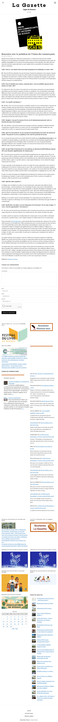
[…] (12, 394)
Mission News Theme (24, 719)
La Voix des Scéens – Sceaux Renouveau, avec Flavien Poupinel (44, 620)
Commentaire (4, 271)
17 (14, 621)
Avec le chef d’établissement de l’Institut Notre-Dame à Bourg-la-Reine (45, 651)
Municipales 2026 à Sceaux (44, 608)
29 (7, 626)
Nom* (3, 288)
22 (7, 624)
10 (14, 619)
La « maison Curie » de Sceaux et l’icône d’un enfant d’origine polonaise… (46, 698)
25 (18, 624)
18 (18, 621)
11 (18, 619)
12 (22, 619)
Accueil (29, 710)
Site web (3, 299)
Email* (3, 293)
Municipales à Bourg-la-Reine (45, 603)
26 (22, 624)
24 (14, 624)
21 (3, 624)
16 (11, 621)
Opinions (10, 259)
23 (11, 624)
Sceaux (16, 259)
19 (22, 621)
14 (3, 621)
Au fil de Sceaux (29, 713)
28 (3, 626)
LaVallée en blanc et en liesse (45, 671)
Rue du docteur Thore (48, 401)
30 (11, 626)
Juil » (16, 628)
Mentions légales (29, 716)
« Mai (12, 628)
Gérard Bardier (34, 423)
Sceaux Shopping (16, 221)
